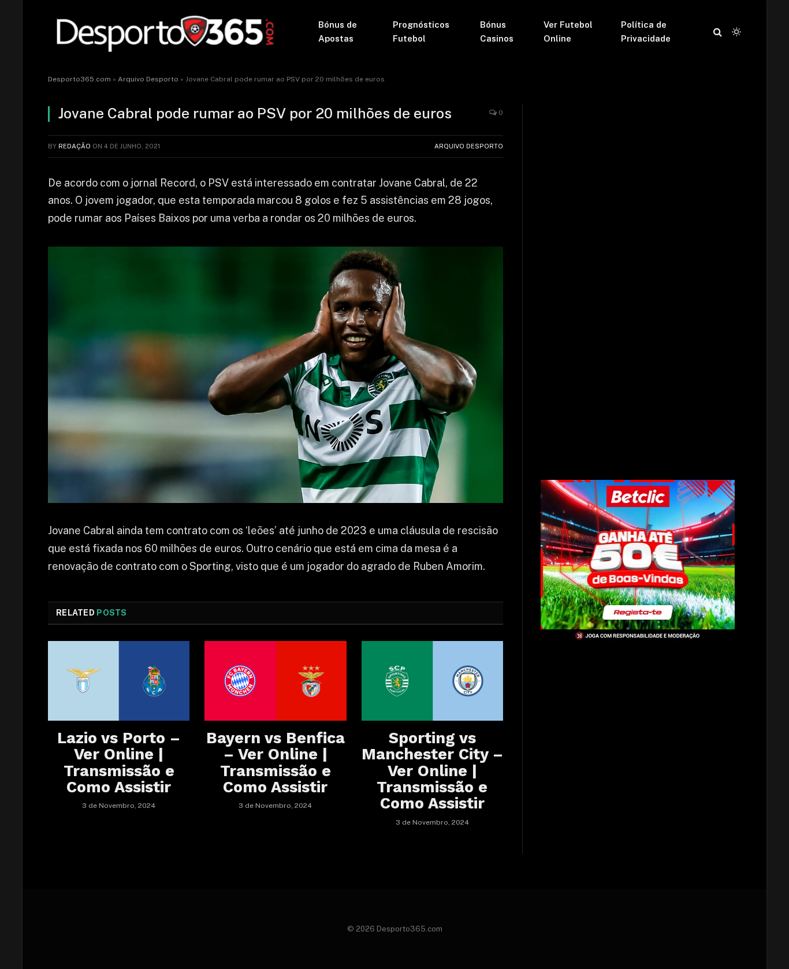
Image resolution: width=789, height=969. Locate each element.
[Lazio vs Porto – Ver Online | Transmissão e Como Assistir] (118, 681)
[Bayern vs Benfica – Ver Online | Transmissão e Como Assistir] (275, 681)
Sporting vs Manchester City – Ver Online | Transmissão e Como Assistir (432, 771)
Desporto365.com (79, 79)
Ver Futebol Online (568, 31)
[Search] (717, 32)
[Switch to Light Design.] (735, 31)
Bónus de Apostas (337, 31)
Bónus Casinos (496, 31)
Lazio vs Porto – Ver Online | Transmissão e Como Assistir (118, 762)
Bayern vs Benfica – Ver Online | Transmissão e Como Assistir (275, 762)
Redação (74, 146)
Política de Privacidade (646, 31)
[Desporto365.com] (168, 32)
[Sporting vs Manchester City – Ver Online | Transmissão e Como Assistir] (432, 681)
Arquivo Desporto (148, 79)
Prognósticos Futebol (421, 31)
